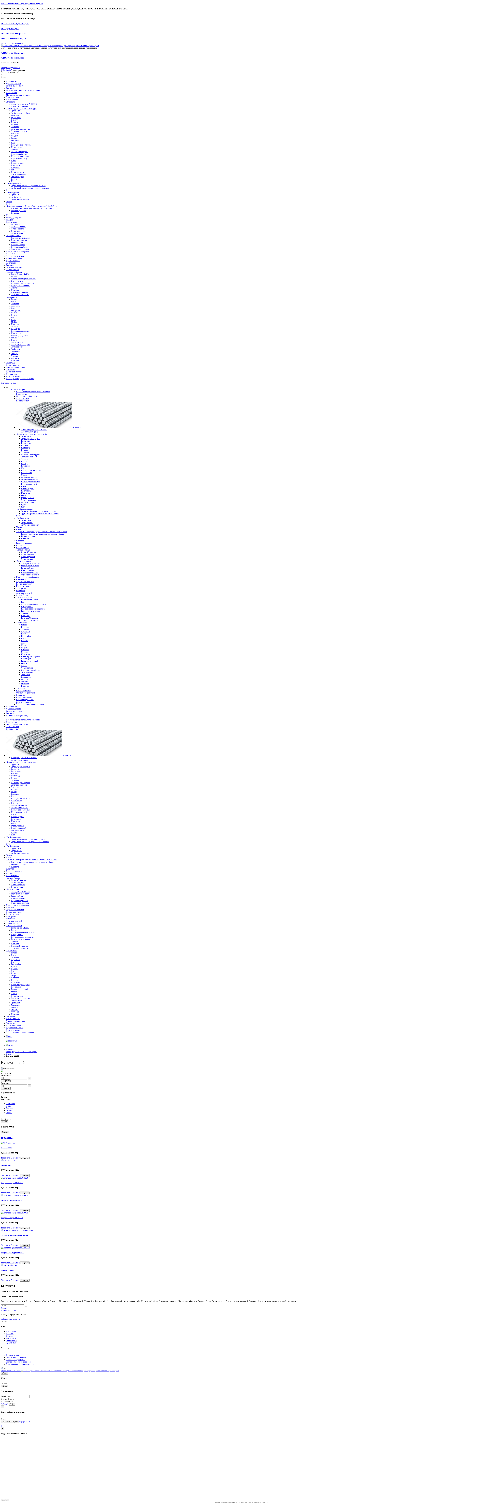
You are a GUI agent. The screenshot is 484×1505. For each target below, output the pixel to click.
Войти (12, 1404)
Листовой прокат (13, 236)
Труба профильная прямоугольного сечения (30, 188)
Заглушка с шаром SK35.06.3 (12, 1218)
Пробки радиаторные (20, 331)
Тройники (15, 349)
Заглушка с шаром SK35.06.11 (12, 1200)
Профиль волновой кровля (17, 251)
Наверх (4, 1308)
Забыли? (4, 1404)
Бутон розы (16, 118)
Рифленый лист (18, 242)
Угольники (16, 351)
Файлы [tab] (9, 1110)
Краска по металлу (14, 258)
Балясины (15, 115)
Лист (13, 142)
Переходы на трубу (19, 158)
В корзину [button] (25, 1158)
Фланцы (14, 356)
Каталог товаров (18, 389)
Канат (13, 308)
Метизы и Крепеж (14, 272)
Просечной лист (18, 245)
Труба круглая (12, 192)
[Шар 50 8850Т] (8, 1160)
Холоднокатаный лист (20, 238)
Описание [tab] (10, 1104)
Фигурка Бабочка (7, 1270)
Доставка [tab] (10, 1108)
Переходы (15, 329)
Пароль (4, 1399)
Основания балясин (19, 154)
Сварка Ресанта (12, 270)
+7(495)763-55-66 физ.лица (12, 53)
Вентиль (14, 301)
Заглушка (15, 127)
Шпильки (15, 290)
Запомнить (8, 1402)
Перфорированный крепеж (22, 283)
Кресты (14, 315)
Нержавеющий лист (19, 247)
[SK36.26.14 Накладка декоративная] (17, 1230)
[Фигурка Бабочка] (9, 1265)
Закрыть (5, 1132)
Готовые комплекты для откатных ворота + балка (32, 208)
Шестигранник (12, 222)
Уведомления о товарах (16, 1357)
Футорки (15, 358)
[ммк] (9, 1036)
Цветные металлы (14, 372)
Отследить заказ (13, 1355)
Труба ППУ (16, 195)
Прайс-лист (11, 1331)
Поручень (15, 167)
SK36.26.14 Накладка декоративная (14, 1235)
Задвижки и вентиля (15, 256)
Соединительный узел (20, 344)
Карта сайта (11, 1338)
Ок (2, 1426)
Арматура (10, 102)
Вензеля (14, 120)
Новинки (7, 1137)
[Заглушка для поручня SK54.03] (15, 1248)
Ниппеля (15, 324)
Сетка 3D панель (18, 226)
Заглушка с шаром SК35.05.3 (12, 1183)
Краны (14, 313)
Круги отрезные (13, 260)
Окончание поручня (19, 152)
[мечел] (9, 1045)
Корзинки (15, 140)
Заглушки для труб (14, 267)
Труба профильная (14, 183)
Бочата (14, 299)
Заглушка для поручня (20, 129)
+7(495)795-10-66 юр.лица (12, 58)
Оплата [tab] (9, 1106)
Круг (8, 190)
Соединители (17, 342)
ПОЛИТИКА (12, 81)
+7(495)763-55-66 (8, 1310)
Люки (13, 320)
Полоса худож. (17, 163)
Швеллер (10, 215)
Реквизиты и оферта (14, 86)
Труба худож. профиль (20, 113)
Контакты (10, 88)
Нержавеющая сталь (14, 374)
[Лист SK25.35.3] (9, 1143)
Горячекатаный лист (20, 240)
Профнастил (11, 93)
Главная (9, 1049)
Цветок (14, 179)
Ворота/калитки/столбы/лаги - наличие (23, 90)
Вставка (14, 124)
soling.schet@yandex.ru (10, 68)
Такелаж (14, 288)
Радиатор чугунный (19, 335)
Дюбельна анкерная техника (23, 279)
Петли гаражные (13, 365)
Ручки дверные (17, 172)
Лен (12, 317)
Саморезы (10, 369)
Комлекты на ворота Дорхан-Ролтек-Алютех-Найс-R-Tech (31, 206)
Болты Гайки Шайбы (20, 274)
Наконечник (16, 147)
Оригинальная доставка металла (20, 1364)
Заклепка (15, 133)
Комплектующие (18, 211)
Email (3, 1396)
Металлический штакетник (17, 95)
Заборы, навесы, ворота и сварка (20, 379)
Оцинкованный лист (20, 249)
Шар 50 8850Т (6, 1165)
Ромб (13, 170)
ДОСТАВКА (6, 70)
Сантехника (11, 297)
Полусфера (16, 165)
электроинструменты (20, 295)
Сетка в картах (17, 229)
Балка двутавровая (14, 217)
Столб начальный (18, 174)
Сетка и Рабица (13, 224)
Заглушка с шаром (19, 131)
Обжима (14, 149)
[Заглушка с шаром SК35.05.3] (14, 1178)
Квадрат (14, 136)
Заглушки (15, 304)
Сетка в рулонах (18, 231)
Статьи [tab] (9, 1113)
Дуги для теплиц (13, 376)
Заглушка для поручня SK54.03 (12, 1253)
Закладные (10, 363)
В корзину (6, 1081)
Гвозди (14, 276)
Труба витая (16, 111)
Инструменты (17, 281)
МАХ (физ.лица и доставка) (13, 23)
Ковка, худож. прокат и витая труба (21, 108)
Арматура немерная (19, 106)
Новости (9, 1334)
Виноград (15, 122)
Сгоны (14, 340)
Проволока (11, 254)
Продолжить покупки (10, 1422)
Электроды (11, 263)
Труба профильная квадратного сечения (28, 186)
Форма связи (11, 1340)
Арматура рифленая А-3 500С (24, 104)
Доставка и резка (13, 83)
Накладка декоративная (21, 145)
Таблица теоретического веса (18, 1362)
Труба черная (16, 197)
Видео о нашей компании (12, 43)
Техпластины (17, 347)
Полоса (9, 204)
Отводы (14, 326)
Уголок (9, 201)
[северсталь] (11, 1041)
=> (28, 23)
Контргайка (16, 310)
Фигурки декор (17, 177)
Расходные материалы (20, 285)
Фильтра (14, 354)
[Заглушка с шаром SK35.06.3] (14, 1213)
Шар (13, 181)
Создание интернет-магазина (224, 1502)
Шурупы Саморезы (19, 292)
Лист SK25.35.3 (6, 1148)
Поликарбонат (12, 99)
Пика (13, 161)
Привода (15, 213)
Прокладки (16, 333)
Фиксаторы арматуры (15, 367)
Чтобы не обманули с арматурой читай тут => (22, 4)
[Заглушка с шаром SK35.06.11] (15, 1195)
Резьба (14, 338)
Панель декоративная (20, 156)
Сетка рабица (17, 233)
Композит (10, 265)
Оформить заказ (26, 1421)
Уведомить (6, 1158)
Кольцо (14, 138)
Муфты (14, 322)
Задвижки (15, 306)
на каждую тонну (17, 715)
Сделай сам (11, 1343)
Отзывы (9, 1336)
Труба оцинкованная (20, 199)
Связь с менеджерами (15, 1359)
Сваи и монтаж (12, 97)
